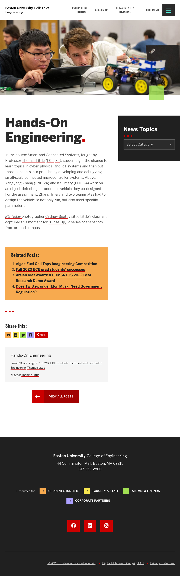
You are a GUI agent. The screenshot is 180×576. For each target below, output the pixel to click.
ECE (50, 160)
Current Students (63, 491)
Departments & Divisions (125, 10)
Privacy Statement (162, 563)
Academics (101, 10)
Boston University (15, 563)
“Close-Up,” (58, 222)
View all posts (61, 396)
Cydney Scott (56, 216)
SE (57, 160)
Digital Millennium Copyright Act (123, 563)
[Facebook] (73, 526)
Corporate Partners (92, 500)
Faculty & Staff (105, 491)
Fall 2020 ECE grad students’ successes (50, 269)
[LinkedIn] (90, 526)
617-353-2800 (90, 469)
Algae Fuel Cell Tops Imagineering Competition (56, 264)
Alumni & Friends (146, 491)
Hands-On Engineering (31, 355)
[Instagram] (106, 526)
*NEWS (44, 363)
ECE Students (59, 363)
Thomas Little (33, 160)
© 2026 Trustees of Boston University (71, 563)
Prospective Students (79, 10)
